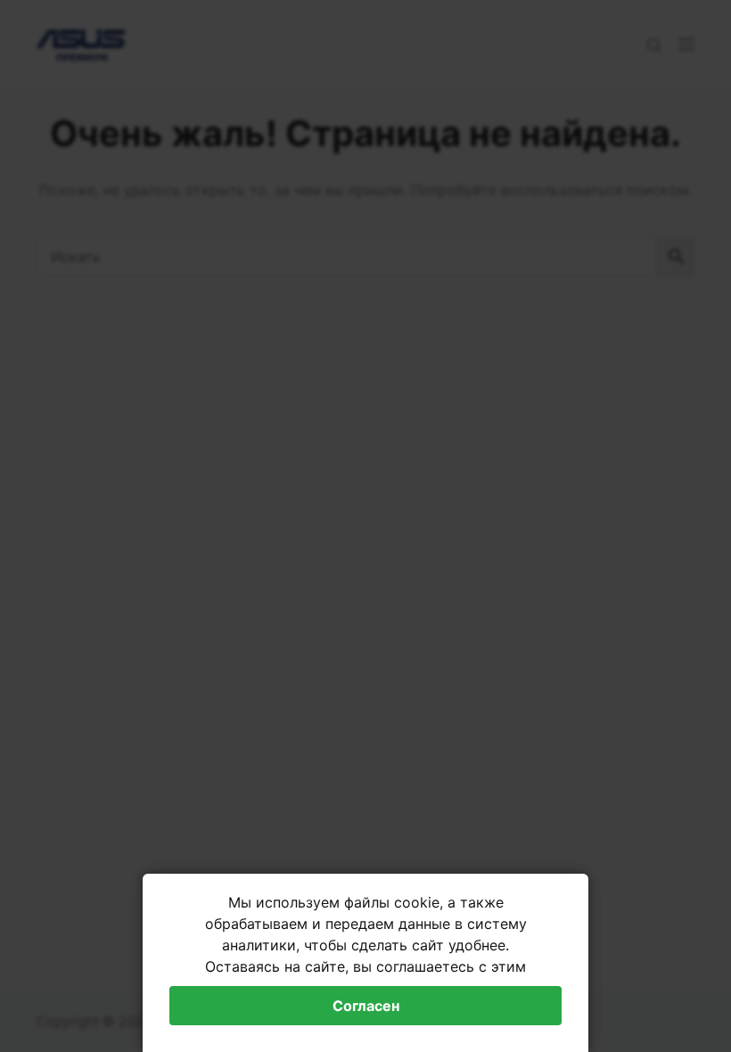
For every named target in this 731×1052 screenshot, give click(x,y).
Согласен (366, 1006)
